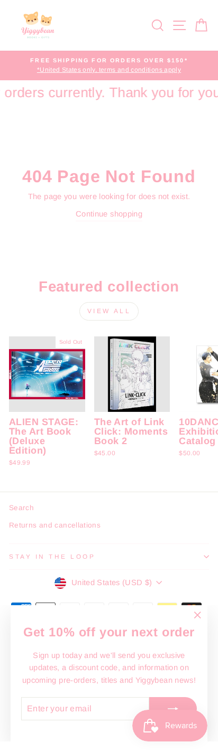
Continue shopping (109, 214)
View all (109, 311)
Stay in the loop (52, 556)
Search (21, 508)
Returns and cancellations (55, 525)
